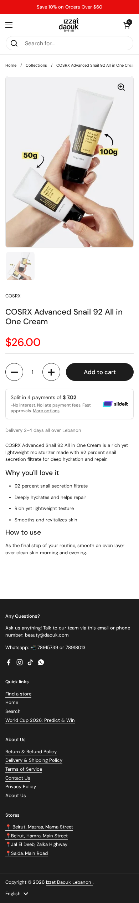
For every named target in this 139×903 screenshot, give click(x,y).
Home (10, 65)
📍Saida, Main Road (26, 853)
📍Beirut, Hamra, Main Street (36, 836)
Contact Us (17, 778)
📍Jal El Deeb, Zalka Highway (36, 844)
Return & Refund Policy (31, 752)
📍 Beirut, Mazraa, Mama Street (39, 827)
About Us (15, 795)
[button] (126, 25)
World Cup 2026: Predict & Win (40, 720)
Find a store (18, 694)
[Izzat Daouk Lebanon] (69, 25)
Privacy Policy (20, 787)
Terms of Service (23, 769)
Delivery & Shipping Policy (33, 760)
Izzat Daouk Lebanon (69, 882)
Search (13, 711)
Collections (36, 65)
